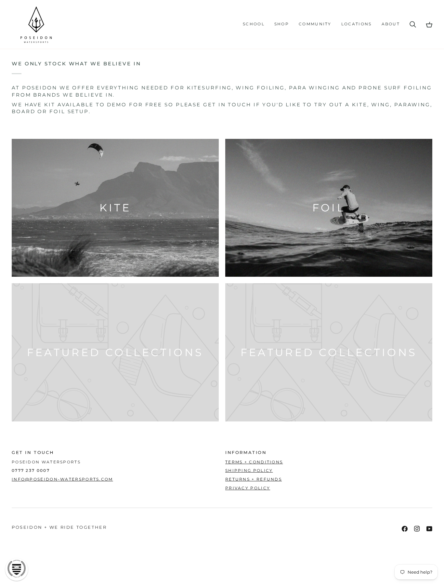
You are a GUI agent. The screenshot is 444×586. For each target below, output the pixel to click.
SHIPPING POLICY (249, 470)
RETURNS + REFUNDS (253, 479)
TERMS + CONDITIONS (254, 462)
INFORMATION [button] (246, 452)
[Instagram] (417, 529)
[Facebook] (405, 529)
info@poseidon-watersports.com (62, 479)
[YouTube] (429, 529)
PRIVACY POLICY (247, 488)
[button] (253, 24)
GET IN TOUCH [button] (33, 452)
